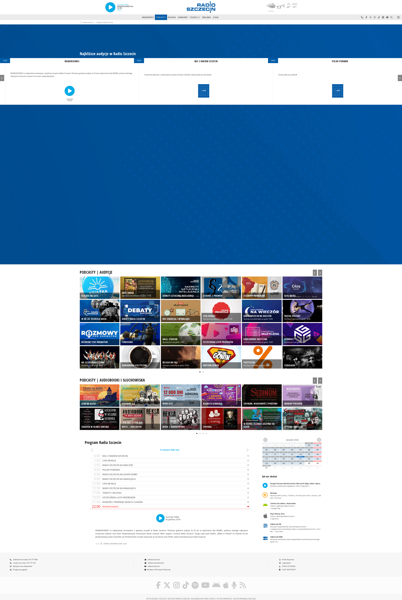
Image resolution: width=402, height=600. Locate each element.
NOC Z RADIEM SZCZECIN (111, 456)
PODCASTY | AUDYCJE (96, 272)
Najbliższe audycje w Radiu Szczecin (108, 53)
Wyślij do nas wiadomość (387, 17)
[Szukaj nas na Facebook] (158, 582)
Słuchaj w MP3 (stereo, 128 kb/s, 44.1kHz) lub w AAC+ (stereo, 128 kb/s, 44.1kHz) (295, 495)
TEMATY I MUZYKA (107, 493)
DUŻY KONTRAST (289, 569)
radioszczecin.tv (153, 566)
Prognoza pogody (19, 569)
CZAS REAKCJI (105, 460)
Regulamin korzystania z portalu (203, 598)
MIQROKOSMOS (105, 506)
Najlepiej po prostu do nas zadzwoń (362, 17)
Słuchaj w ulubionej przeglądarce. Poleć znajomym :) (295, 484)
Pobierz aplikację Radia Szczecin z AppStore (282, 516)
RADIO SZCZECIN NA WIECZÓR (113, 465)
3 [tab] (203, 434)
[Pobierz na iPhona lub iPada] (226, 582)
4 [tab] (206, 434)
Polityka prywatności (225, 598)
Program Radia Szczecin (104, 22)
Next (400, 78)
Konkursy (183, 17)
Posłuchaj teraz (288, 559)
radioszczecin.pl (153, 559)
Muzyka (172, 17)
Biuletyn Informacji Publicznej (158, 569)
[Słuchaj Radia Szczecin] (110, 7)
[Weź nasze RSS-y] (242, 582)
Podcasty (161, 17)
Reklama (206, 17)
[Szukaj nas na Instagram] (176, 582)
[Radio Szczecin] (201, 7)
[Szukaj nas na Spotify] (195, 582)
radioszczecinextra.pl (155, 563)
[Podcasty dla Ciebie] (234, 582)
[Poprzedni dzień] (106, 450)
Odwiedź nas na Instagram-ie (375, 17)
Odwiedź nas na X (370, 17)
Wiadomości (148, 17)
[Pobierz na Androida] (216, 582)
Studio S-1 (195, 17)
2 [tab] (203, 373)
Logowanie (286, 563)
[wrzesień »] (316, 440)
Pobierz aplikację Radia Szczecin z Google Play (283, 505)
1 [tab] (199, 373)
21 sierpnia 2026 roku (169, 450)
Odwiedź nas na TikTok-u (379, 17)
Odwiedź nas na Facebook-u (366, 17)
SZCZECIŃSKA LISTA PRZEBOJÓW (113, 497)
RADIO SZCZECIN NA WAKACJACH (115, 479)
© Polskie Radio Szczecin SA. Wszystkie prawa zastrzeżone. (168, 598)
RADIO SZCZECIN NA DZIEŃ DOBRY (115, 474)
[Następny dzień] (234, 450)
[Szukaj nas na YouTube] (205, 582)
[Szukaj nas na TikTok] (185, 582)
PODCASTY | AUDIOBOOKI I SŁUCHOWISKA (112, 380)
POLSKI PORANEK (107, 470)
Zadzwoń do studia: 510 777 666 (25, 559)
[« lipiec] (267, 440)
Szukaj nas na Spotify (383, 17)
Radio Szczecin (88, 22)
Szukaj (391, 17)
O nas (216, 17)
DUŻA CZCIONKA (288, 566)
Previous (2, 78)
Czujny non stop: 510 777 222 (24, 563)
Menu (398, 17)
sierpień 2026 (292, 439)
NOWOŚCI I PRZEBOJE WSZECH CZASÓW (117, 502)
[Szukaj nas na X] (167, 582)
